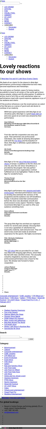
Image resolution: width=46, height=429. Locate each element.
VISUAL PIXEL (9, 13)
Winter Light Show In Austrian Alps (17, 327)
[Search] (21, 3)
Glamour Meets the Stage (13, 314)
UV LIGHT (8, 17)
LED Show (8, 374)
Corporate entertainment (9, 296)
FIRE (6, 11)
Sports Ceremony (10, 382)
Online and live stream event (14, 376)
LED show (11, 251)
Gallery (22, 298)
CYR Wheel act (37, 296)
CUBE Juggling (25, 296)
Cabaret (7, 350)
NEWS (6, 21)
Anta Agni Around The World (14, 322)
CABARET (8, 15)
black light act (36, 114)
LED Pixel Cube (10, 368)
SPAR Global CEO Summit (13, 318)
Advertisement (9, 348)
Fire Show (18, 141)
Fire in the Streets (11, 312)
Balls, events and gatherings (14, 320)
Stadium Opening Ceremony (14, 310)
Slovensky (12, 27)
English (11, 29)
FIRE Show (14, 298)
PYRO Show (31, 298)
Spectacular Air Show (12, 329)
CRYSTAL (7, 9)
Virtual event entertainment (14, 390)
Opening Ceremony (11, 378)
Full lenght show (10, 325)
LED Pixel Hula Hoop (12, 372)
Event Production (10, 358)
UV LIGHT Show (13, 300)
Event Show (4, 298)
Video (6, 388)
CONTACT (8, 23)
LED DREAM (9, 7)
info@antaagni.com (11, 412)
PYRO (6, 19)
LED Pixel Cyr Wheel (12, 370)
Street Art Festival (11, 384)
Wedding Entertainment (13, 394)
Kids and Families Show (13, 366)
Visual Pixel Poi (27, 300)
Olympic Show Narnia (12, 316)
